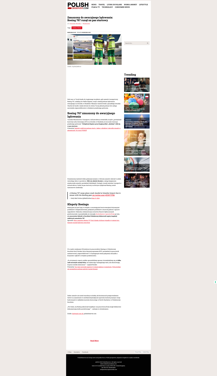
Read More (94, 341)
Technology (107, 7)
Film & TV (95, 7)
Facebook (85, 352)
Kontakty (77, 352)
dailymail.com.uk (77, 313)
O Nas (69, 352)
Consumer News (122, 7)
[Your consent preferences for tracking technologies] (215, 282)
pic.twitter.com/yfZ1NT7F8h (103, 195)
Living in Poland (114, 4)
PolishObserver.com (83, 357)
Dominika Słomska (75, 23)
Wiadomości (86, 23)
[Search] (148, 43)
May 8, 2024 (96, 198)
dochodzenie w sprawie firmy (105, 214)
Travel (101, 4)
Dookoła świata (76, 28)
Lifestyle (143, 4)
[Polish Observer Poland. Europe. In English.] (78, 5)
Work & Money (130, 4)
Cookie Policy (146, 352)
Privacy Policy (138, 352)
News (93, 4)
